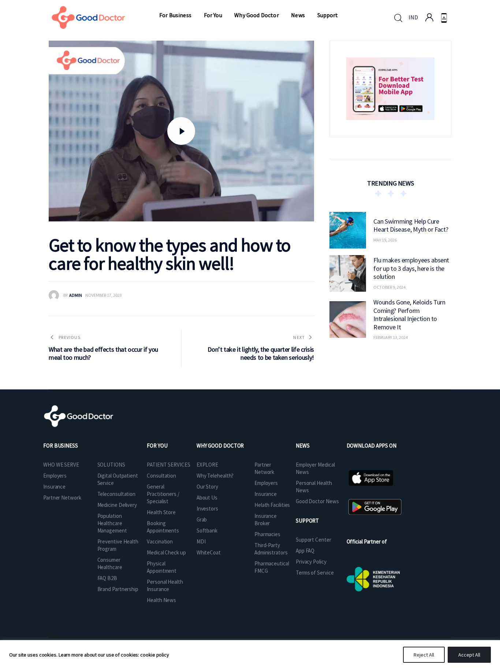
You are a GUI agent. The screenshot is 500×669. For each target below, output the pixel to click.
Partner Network (62, 497)
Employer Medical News (315, 468)
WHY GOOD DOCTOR (220, 445)
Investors (207, 508)
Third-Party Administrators (271, 549)
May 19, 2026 (385, 240)
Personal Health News (314, 486)
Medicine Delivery (117, 504)
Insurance (54, 486)
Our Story (207, 486)
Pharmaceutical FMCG (271, 567)
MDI (201, 541)
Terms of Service (314, 572)
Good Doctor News (317, 501)
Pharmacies (267, 534)
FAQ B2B (107, 578)
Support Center (313, 539)
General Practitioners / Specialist (163, 494)
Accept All (469, 654)
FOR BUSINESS (60, 445)
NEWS (303, 445)
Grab (202, 519)
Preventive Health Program (117, 545)
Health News (161, 600)
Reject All (424, 654)
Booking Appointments (163, 527)
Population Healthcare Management (112, 523)
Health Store (161, 512)
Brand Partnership (117, 589)
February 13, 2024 (390, 337)
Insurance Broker (265, 519)
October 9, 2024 (389, 287)
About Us (207, 497)
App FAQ (305, 550)
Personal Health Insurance (165, 585)
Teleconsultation (116, 493)
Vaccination (160, 541)
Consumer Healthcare (109, 563)
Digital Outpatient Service (117, 479)
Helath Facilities (272, 504)
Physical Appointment (161, 567)
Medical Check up (166, 552)
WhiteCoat (209, 552)
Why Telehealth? (215, 475)
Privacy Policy (311, 561)
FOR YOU (157, 445)
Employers (55, 475)
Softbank (207, 530)
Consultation (161, 475)
